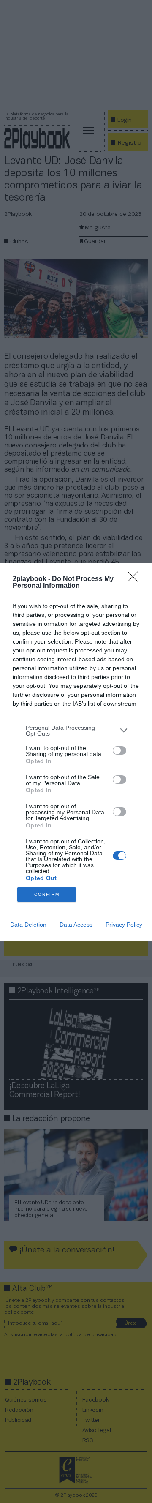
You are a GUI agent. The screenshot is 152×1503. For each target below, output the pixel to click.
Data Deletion (28, 924)
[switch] (119, 750)
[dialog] (76, 752)
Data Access (76, 924)
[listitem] (76, 730)
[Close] (136, 579)
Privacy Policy (124, 924)
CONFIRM (47, 894)
